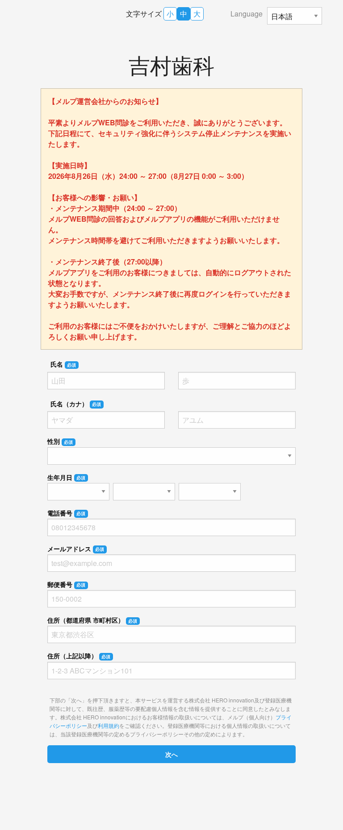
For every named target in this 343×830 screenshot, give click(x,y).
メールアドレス (76, 548)
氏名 (63, 363)
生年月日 (66, 477)
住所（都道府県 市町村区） (92, 619)
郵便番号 (66, 584)
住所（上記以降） (79, 655)
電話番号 (66, 512)
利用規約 (108, 725)
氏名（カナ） (75, 403)
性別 (60, 441)
